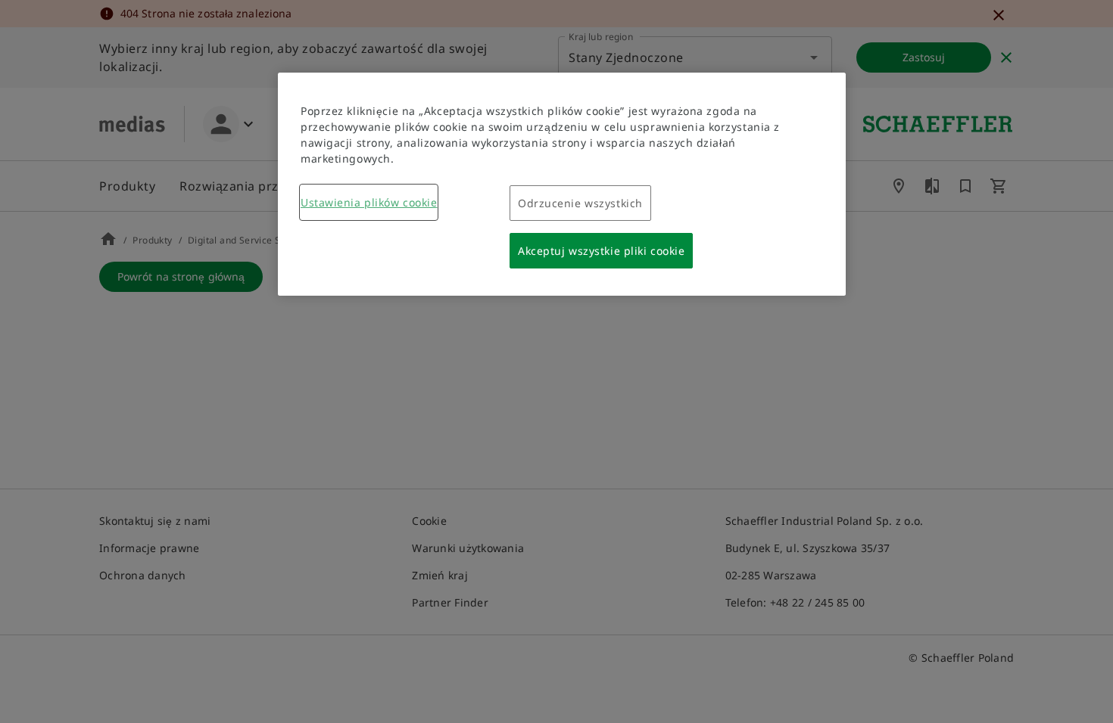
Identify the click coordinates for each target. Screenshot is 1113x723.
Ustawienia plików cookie (369, 202)
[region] (562, 184)
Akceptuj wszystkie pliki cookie (601, 251)
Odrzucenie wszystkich (580, 203)
